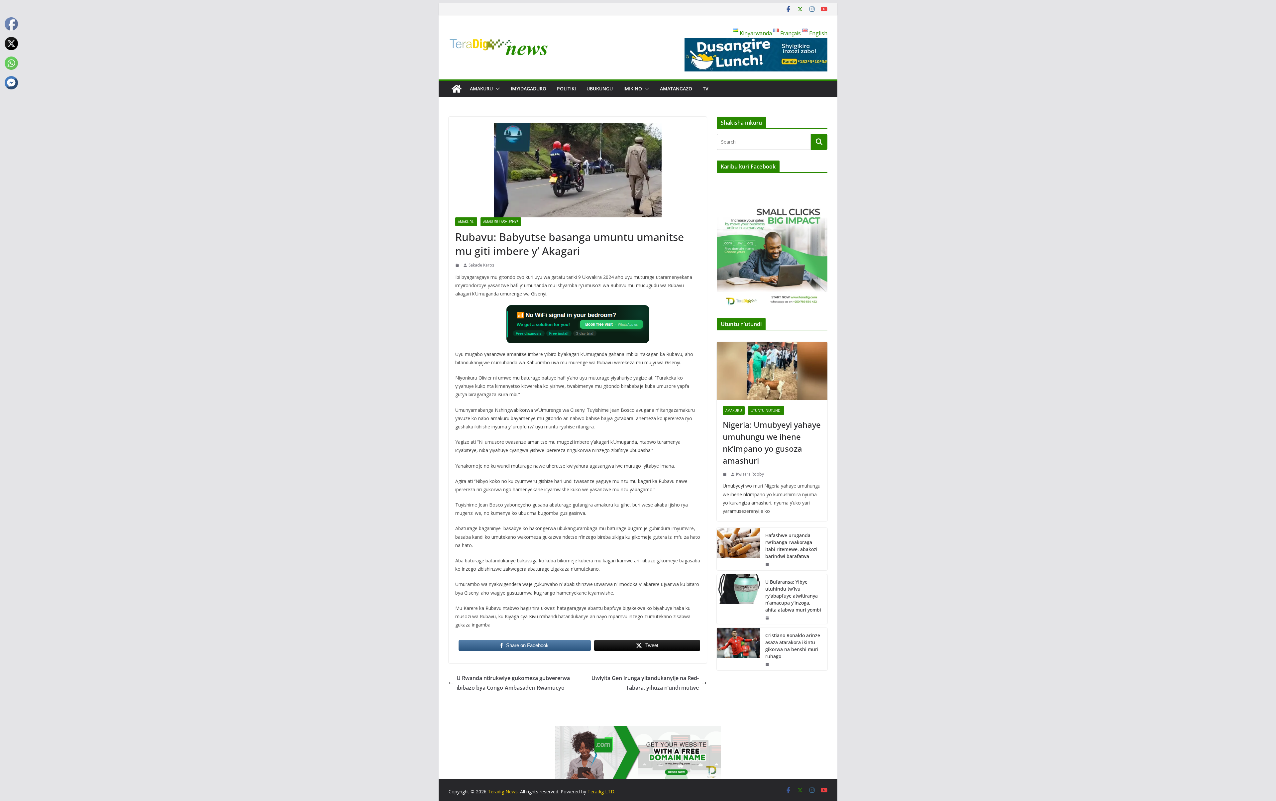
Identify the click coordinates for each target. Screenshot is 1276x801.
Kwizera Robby (750, 474)
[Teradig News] (457, 89)
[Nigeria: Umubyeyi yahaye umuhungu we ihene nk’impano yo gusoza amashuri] (772, 371)
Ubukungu (599, 88)
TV (705, 88)
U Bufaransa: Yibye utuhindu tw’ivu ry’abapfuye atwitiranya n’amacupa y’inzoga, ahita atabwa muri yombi (793, 596)
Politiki (566, 88)
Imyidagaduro (528, 88)
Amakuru (481, 88)
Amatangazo (676, 88)
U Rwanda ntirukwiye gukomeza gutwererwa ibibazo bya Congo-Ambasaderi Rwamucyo (513, 682)
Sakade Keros (481, 265)
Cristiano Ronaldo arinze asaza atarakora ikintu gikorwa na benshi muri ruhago (792, 645)
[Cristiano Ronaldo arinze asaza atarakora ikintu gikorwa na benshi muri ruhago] (738, 649)
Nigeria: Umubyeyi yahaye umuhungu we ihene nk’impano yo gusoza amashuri (772, 442)
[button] (496, 88)
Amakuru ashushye (500, 221)
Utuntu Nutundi (766, 410)
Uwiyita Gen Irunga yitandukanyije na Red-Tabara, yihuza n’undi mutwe (645, 682)
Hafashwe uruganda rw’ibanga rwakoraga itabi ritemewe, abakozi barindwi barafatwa (791, 545)
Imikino (632, 88)
